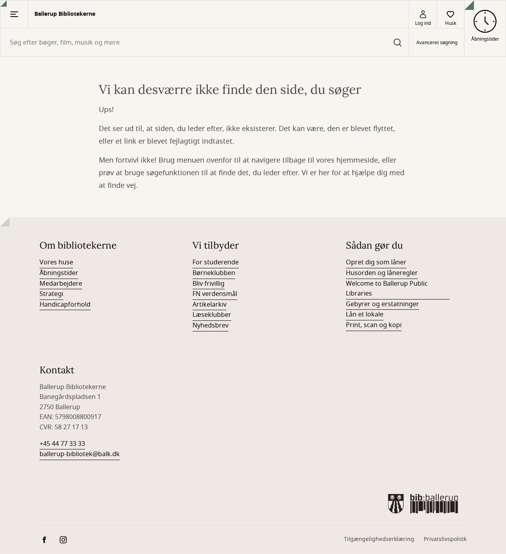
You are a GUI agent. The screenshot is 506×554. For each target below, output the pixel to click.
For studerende (216, 262)
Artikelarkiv (210, 304)
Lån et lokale (364, 314)
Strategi (51, 294)
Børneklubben (214, 273)
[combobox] (204, 42)
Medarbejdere (61, 283)
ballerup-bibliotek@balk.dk (80, 454)
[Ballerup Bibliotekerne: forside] (423, 504)
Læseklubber (212, 315)
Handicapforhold (65, 304)
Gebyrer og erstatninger (382, 304)
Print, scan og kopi (374, 325)
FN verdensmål (215, 294)
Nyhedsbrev (210, 325)
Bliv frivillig (209, 283)
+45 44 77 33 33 (62, 444)
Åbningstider (59, 273)
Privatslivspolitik (445, 539)
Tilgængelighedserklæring (379, 539)
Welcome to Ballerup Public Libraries (387, 289)
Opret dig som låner (376, 262)
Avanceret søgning (436, 42)
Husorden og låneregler (382, 273)
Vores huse (56, 262)
